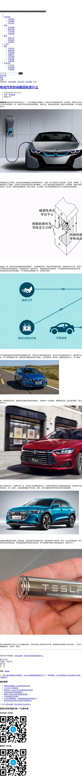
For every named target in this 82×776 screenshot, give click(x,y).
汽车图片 (11, 42)
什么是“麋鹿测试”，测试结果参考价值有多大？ (20, 698)
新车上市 (11, 38)
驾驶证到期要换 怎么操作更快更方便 (17, 686)
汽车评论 (11, 19)
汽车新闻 (11, 57)
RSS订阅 (3, 75)
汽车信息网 (42, 11)
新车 (5, 36)
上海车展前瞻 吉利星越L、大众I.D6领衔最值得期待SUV (24, 675)
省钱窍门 (11, 55)
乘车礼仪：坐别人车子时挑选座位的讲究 (18, 690)
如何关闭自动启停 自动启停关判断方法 (18, 700)
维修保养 (11, 50)
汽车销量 (11, 21)
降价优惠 (11, 29)
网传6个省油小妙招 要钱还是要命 (16, 694)
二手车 (6, 44)
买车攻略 (11, 27)
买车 (5, 25)
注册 (1, 80)
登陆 (1, 77)
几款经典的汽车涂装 (11, 696)
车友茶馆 (11, 67)
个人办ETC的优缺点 (11, 688)
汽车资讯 (7, 17)
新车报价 (11, 40)
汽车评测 (11, 34)
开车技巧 (11, 48)
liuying (7, 671)
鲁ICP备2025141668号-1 (22, 704)
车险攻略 (11, 52)
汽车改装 (11, 59)
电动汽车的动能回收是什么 (19, 87)
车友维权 (11, 69)
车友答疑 (11, 65)
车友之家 (7, 63)
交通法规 (11, 61)
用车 (5, 46)
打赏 (5, 659)
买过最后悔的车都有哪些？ (13, 692)
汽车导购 (11, 31)
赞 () (2, 659)
